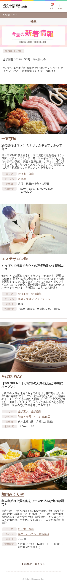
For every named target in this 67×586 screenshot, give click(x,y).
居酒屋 (22, 178)
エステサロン (26, 299)
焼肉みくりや (12, 494)
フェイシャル (42, 299)
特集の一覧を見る (34, 563)
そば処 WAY (11, 376)
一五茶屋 (8, 138)
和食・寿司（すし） (30, 416)
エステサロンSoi (15, 258)
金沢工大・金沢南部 (30, 294)
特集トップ (11, 14)
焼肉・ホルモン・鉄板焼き (33, 534)
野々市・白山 (26, 173)
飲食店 (46, 416)
